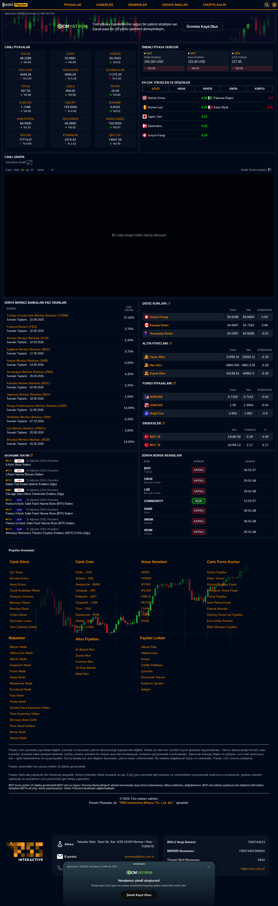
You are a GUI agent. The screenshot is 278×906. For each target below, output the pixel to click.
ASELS (146, 596)
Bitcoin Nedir (18, 647)
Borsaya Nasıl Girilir (23, 720)
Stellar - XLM (84, 621)
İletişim (146, 689)
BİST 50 (155, 436)
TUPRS (146, 608)
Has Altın (156, 365)
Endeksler (151, 423)
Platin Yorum (215, 578)
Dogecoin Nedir (20, 665)
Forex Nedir (18, 671)
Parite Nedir (18, 701)
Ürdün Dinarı (18, 614)
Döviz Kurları (154, 303)
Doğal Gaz (157, 413)
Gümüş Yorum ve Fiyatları (225, 614)
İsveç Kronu (18, 584)
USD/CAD (156, 405)
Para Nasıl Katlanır (23, 726)
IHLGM (146, 590)
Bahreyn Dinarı (20, 602)
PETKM (146, 602)
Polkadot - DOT (86, 596)
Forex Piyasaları (157, 383)
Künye (145, 659)
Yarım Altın (157, 357)
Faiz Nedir (17, 695)
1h (31, 169)
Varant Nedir (18, 738)
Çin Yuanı (16, 572)
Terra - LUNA (85, 627)
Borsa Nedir (18, 732)
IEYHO (146, 584)
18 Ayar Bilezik (86, 667)
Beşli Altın (82, 673)
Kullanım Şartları (152, 683)
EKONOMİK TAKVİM (17, 455)
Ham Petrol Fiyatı (219, 602)
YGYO (145, 614)
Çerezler (147, 671)
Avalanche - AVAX (88, 584)
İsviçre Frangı (159, 317)
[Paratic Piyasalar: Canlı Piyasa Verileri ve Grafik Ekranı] (15, 6)
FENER (146, 578)
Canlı (8, 169)
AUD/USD (156, 397)
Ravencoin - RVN (87, 614)
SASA (145, 621)
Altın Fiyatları (155, 343)
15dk (16, 169)
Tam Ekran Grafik (16, 162)
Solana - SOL (85, 578)
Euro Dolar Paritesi (220, 621)
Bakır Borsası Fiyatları (222, 627)
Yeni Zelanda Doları (23, 627)
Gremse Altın (84, 661)
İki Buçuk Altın (85, 649)
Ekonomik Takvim (153, 677)
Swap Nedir (18, 677)
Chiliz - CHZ (84, 572)
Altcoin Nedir (18, 659)
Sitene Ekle (149, 647)
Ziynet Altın (157, 373)
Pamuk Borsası (217, 608)
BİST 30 (155, 445)
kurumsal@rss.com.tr (139, 856)
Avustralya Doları (161, 333)
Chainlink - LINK (87, 602)
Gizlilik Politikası (152, 665)
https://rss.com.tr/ (253, 868)
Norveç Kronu (19, 578)
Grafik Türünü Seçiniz (253, 169)
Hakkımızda (149, 653)
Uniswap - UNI (85, 590)
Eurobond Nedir (20, 689)
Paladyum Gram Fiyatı (222, 590)
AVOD (145, 572)
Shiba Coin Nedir (21, 653)
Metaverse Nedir (21, 683)
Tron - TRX (83, 608)
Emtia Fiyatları (217, 572)
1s (22, 169)
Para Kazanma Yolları (25, 713)
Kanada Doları (159, 325)
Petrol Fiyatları (217, 596)
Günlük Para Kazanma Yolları (30, 707)
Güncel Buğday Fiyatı (222, 584)
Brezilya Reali (19, 608)
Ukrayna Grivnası (22, 596)
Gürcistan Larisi (20, 621)
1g (27, 169)
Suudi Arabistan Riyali (25, 590)
